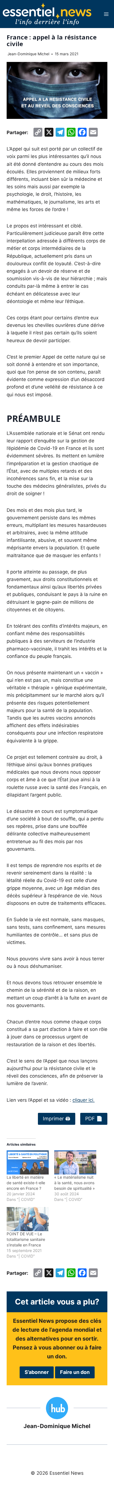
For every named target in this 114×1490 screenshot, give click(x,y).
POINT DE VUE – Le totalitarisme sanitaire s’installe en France (26, 1239)
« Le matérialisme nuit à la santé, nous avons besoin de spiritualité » (74, 1183)
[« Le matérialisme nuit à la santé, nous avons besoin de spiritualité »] (75, 1162)
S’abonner (37, 1372)
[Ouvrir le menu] (106, 14)
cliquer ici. (83, 1100)
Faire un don (75, 1372)
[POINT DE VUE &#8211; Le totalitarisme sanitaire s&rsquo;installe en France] (28, 1219)
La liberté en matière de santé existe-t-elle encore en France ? (26, 1183)
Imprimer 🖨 (56, 1118)
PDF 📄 (93, 1118)
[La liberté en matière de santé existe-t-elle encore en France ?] (28, 1162)
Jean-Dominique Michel (28, 54)
